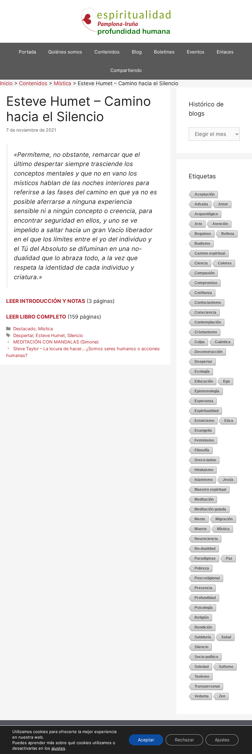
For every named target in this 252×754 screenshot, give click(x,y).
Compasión (205, 273)
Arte (198, 224)
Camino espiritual (210, 253)
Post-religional (207, 578)
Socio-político (206, 657)
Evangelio (203, 430)
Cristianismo (206, 332)
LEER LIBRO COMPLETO (36, 317)
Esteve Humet (50, 335)
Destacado (24, 328)
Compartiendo (126, 70)
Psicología (204, 607)
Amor (223, 204)
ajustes (58, 748)
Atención (220, 224)
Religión (202, 617)
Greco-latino (205, 460)
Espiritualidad (207, 411)
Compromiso (206, 283)
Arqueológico (206, 214)
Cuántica (222, 342)
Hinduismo (204, 470)
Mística (45, 328)
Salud (226, 637)
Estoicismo (204, 421)
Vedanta (202, 696)
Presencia (203, 588)
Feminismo (204, 440)
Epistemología (207, 391)
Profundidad (205, 598)
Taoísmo (202, 676)
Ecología (202, 371)
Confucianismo (208, 302)
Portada (27, 52)
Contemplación (208, 322)
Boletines (164, 52)
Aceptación (205, 194)
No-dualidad (205, 548)
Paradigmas (205, 558)
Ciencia (201, 263)
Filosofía (202, 450)
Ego (226, 381)
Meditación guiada (210, 509)
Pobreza (202, 568)
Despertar (23, 335)
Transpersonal (207, 686)
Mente (200, 519)
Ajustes (222, 739)
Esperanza (204, 401)
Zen (222, 696)
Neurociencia (206, 539)
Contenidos (107, 52)
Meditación (204, 499)
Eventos (195, 52)
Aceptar (146, 739)
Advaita (201, 204)
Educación (204, 381)
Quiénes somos (65, 52)
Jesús (228, 480)
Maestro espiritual (210, 489)
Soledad (202, 667)
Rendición (203, 627)
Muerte (201, 529)
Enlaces (225, 52)
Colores (225, 263)
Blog (137, 52)
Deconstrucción (208, 352)
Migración (224, 519)
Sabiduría (203, 637)
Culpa (200, 342)
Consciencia (205, 312)
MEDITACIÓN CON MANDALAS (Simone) (56, 341)
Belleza (227, 234)
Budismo (202, 243)
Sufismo (226, 667)
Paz (229, 558)
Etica (228, 421)
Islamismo (204, 480)
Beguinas (203, 234)
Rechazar (184, 739)
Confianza (203, 293)
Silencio (75, 335)
